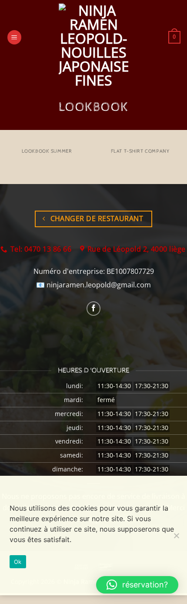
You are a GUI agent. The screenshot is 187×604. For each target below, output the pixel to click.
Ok (18, 561)
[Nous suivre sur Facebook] (94, 308)
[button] (14, 37)
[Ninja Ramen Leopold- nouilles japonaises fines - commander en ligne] (93, 45)
